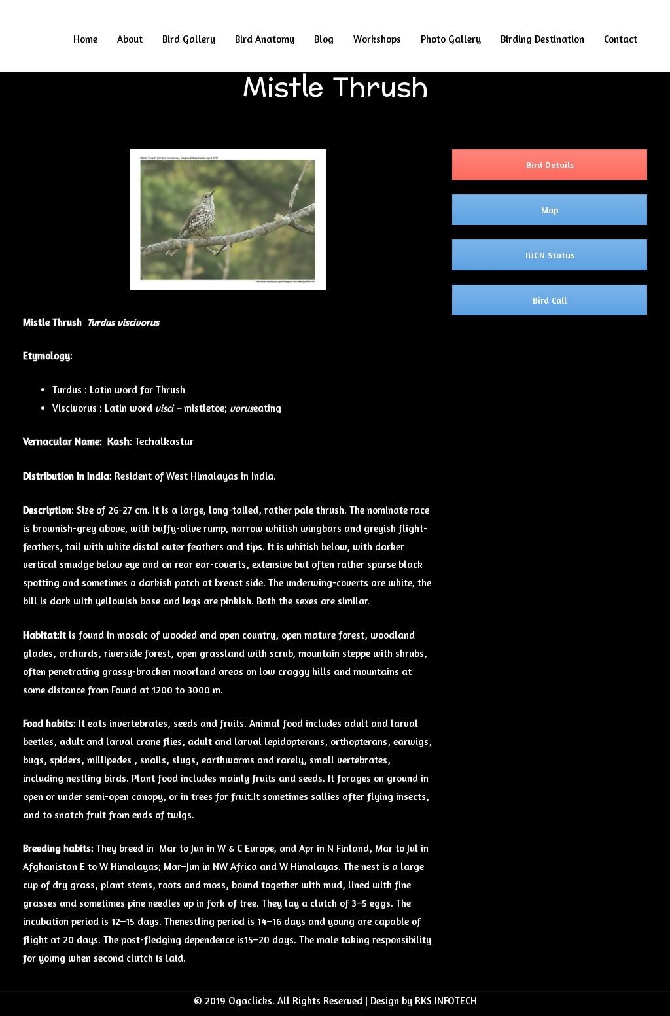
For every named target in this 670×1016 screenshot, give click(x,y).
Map (550, 209)
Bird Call (550, 300)
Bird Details (550, 164)
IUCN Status (549, 254)
